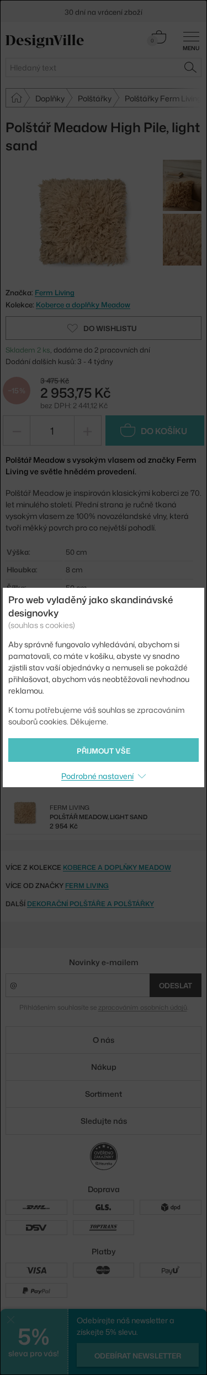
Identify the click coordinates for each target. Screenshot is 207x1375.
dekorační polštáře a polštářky (90, 903)
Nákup (103, 1067)
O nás (103, 1040)
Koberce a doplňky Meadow (83, 305)
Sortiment (103, 1094)
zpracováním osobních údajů (142, 1007)
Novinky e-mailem (104, 962)
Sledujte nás (104, 1121)
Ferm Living (87, 885)
